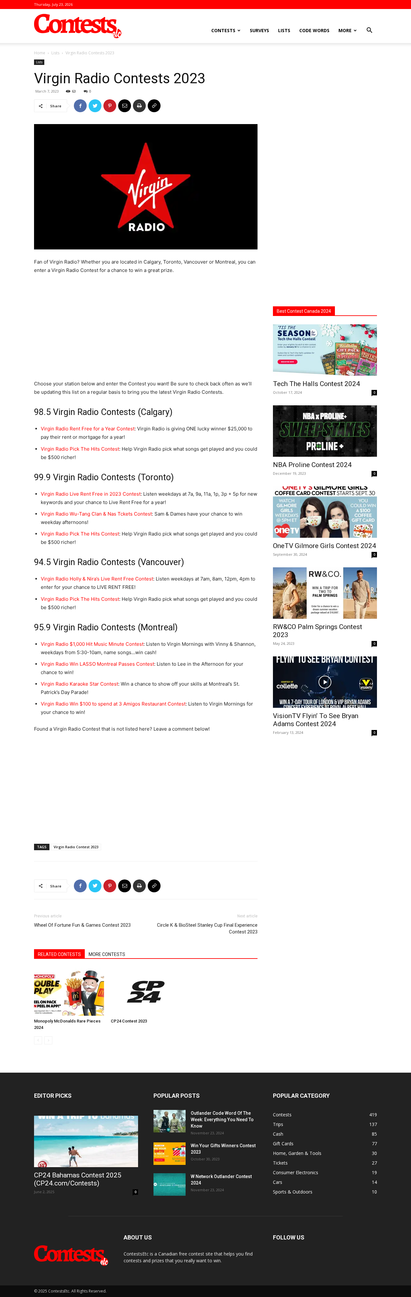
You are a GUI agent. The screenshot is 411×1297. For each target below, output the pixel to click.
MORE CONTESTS (107, 954)
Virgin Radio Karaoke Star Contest (79, 684)
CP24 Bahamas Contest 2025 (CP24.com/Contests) (77, 1179)
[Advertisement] (146, 328)
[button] (369, 31)
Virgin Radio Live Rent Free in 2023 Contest (91, 494)
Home (39, 53)
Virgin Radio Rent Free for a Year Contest (88, 429)
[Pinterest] (109, 105)
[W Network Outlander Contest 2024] (169, 1184)
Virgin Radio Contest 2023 (76, 846)
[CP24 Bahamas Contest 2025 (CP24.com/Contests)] (86, 1141)
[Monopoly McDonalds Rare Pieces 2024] (69, 992)
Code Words (314, 30)
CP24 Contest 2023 (129, 1021)
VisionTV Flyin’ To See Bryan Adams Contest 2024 (315, 720)
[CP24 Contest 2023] (146, 992)
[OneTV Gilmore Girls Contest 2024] (325, 512)
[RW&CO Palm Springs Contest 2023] (325, 593)
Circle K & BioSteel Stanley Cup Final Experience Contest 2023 (207, 928)
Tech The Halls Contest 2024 (316, 384)
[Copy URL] (154, 105)
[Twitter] (95, 105)
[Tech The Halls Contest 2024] (325, 350)
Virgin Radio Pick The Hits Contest (80, 449)
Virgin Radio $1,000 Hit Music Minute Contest (92, 644)
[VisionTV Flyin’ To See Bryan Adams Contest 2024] (325, 682)
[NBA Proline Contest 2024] (325, 431)
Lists (284, 30)
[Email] (124, 105)
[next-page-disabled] (48, 1040)
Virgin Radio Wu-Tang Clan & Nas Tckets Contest (96, 514)
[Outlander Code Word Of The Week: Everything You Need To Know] (169, 1121)
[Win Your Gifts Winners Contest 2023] (169, 1153)
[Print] (139, 105)
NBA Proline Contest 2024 (312, 465)
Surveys (259, 30)
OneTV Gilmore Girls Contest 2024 (324, 546)
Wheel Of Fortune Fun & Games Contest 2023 (82, 925)
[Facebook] (80, 105)
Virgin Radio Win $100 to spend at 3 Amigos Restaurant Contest (113, 704)
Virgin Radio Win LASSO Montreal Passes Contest (97, 664)
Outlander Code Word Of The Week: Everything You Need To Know (222, 1120)
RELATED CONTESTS (59, 954)
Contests (223, 30)
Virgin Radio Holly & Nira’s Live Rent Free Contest (97, 579)
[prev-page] (38, 1040)
